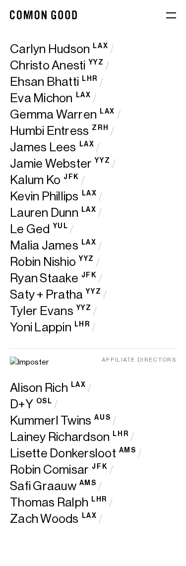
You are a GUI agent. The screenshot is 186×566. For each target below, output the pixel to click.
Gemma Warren (53, 114)
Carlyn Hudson (50, 49)
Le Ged (30, 229)
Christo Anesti (48, 65)
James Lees (43, 147)
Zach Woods (44, 518)
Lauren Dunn (44, 212)
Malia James (44, 245)
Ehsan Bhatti (44, 81)
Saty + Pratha (46, 294)
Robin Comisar (49, 469)
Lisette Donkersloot (63, 453)
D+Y (21, 404)
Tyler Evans (41, 311)
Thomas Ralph (49, 502)
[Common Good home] (43, 15)
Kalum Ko (35, 180)
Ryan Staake (44, 278)
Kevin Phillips (44, 196)
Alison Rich (39, 387)
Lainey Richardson (60, 437)
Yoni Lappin (40, 327)
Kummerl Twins (50, 420)
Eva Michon (41, 98)
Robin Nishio (43, 261)
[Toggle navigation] (171, 16)
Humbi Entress (49, 131)
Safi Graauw (43, 486)
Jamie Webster (51, 163)
